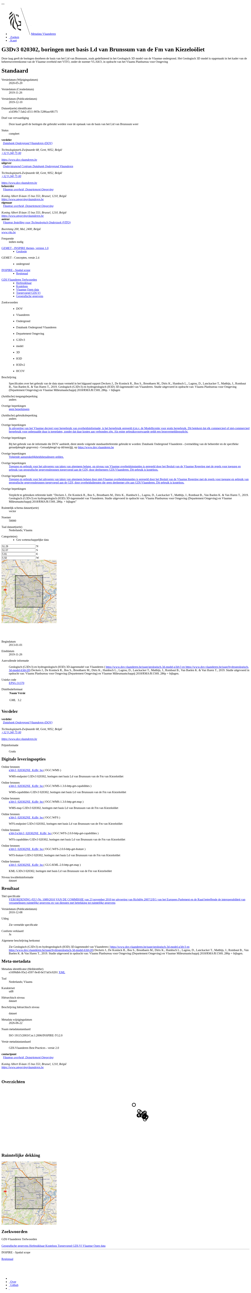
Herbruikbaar (24, 283)
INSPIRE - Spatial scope (15, 270)
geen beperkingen (19, 409)
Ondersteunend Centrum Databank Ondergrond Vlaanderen (38, 166)
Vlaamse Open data (27, 289)
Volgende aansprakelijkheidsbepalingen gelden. (36, 456)
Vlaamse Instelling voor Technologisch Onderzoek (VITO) (37, 222)
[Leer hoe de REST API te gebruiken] (9, 1288)
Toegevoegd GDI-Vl (28, 292)
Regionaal (22, 273)
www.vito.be (8, 232)
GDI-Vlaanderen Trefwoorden (19, 279)
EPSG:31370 (16, 683)
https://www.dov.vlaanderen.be (19, 159)
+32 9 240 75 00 (11, 153)
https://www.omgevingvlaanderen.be (22, 199)
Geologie (21, 251)
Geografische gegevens (29, 296)
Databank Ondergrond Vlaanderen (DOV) (27, 143)
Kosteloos (22, 286)
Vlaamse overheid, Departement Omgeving (28, 189)
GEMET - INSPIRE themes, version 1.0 (25, 248)
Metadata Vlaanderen (43, 33)
